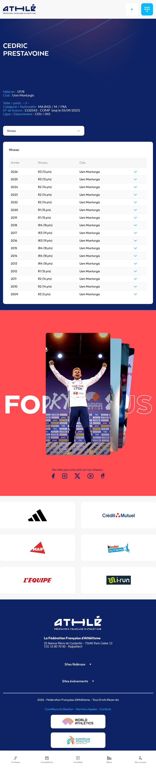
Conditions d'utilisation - (60, 709)
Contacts (105, 709)
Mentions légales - (88, 709)
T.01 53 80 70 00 (54, 646)
